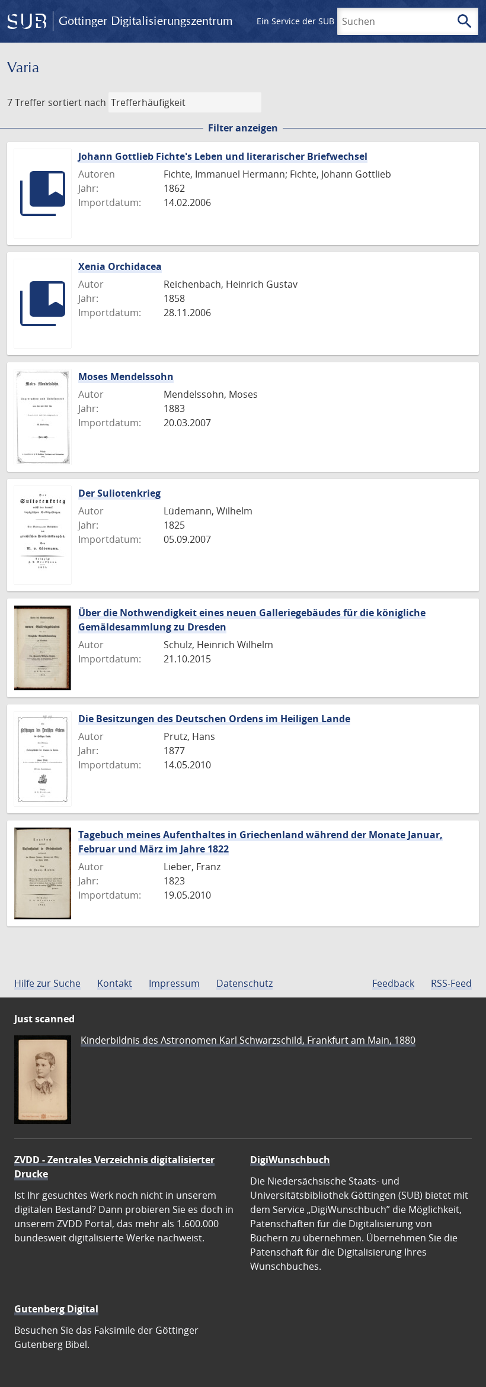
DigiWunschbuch (290, 1159)
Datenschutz (244, 983)
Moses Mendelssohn (126, 376)
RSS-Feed (451, 983)
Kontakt (114, 983)
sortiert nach (77, 102)
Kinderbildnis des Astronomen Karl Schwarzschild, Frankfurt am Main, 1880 (248, 1040)
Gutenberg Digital (56, 1308)
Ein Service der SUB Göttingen (316, 21)
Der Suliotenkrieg (119, 493)
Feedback (393, 983)
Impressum (174, 983)
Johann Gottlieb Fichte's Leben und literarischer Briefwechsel (222, 156)
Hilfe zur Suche (47, 983)
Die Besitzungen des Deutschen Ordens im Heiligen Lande (214, 718)
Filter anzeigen (243, 127)
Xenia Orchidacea (120, 266)
